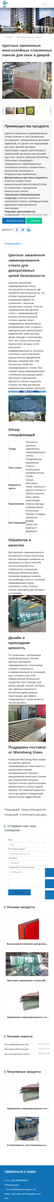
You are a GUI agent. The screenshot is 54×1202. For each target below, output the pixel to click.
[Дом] (5, 4)
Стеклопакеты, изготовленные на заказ (28, 1145)
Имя (10, 840)
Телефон (12, 858)
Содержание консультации (21, 867)
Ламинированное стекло (29, 37)
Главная (8, 37)
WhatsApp (35, 221)
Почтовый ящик (16, 849)
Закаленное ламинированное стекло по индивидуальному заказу (28, 1017)
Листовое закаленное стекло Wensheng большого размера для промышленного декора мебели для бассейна (28, 980)
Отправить (19, 892)
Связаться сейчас (15, 221)
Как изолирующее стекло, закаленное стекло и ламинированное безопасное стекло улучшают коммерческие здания (18, 1054)
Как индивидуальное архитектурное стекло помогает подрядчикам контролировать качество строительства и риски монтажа (18, 1044)
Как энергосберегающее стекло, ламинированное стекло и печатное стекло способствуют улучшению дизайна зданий (18, 1049)
